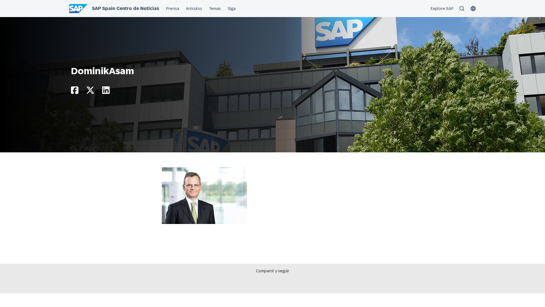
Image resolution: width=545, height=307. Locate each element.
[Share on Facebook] (74, 91)
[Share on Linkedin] (106, 91)
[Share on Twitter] (90, 91)
